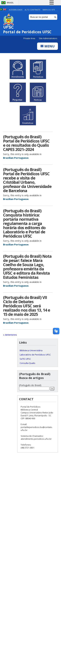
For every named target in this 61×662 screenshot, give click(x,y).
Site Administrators (48, 38)
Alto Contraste (32, 9)
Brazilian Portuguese (15, 157)
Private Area (29, 38)
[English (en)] (4, 9)
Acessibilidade (15, 9)
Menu (49, 46)
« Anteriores (10, 334)
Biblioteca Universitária (31, 350)
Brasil (10, 2)
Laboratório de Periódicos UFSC (35, 354)
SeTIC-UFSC (25, 358)
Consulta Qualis (27, 363)
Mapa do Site (49, 9)
